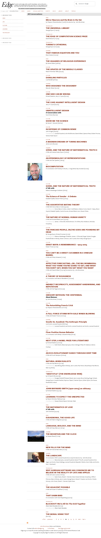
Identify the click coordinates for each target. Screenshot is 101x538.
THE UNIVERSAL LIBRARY (57, 28)
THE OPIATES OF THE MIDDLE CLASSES (64, 69)
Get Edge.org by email (64, 528)
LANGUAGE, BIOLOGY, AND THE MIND (63, 425)
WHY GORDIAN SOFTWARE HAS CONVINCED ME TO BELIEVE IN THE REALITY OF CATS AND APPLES (70, 471)
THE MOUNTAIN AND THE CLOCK (61, 434)
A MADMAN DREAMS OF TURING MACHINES (66, 141)
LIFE (47, 164)
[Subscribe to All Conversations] (27, 523)
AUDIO (28, 11)
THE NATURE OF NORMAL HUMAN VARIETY (66, 217)
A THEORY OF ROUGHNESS (58, 276)
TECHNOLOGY (49, 26)
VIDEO (22, 11)
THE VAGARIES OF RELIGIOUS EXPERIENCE (66, 61)
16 (76, 519)
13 (68, 519)
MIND (47, 17)
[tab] (12, 15)
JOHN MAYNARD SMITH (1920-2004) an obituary (68, 388)
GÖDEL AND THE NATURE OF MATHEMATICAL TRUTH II (71, 150)
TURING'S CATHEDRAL (56, 44)
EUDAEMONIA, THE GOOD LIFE (60, 417)
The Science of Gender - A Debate (61, 196)
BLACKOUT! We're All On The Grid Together (65, 503)
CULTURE (48, 67)
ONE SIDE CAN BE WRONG (58, 94)
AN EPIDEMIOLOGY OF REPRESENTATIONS (65, 158)
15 (73, 519)
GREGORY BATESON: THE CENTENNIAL (64, 295)
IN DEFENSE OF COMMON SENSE (61, 129)
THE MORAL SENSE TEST (57, 514)
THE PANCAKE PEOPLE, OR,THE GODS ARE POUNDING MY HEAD (73, 230)
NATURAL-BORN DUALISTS (58, 361)
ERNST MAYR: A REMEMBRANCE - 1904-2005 (66, 244)
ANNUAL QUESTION (38, 11)
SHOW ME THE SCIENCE (57, 120)
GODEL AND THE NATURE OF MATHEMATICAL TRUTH (70, 186)
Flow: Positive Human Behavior (60, 332)
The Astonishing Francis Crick (59, 305)
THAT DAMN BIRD (54, 495)
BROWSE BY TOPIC (7, 15)
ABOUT (67, 11)
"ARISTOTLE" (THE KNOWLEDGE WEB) (64, 373)
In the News (51, 528)
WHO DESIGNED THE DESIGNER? (61, 85)
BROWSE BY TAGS (7, 42)
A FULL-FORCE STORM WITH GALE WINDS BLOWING (70, 313)
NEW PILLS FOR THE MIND (58, 447)
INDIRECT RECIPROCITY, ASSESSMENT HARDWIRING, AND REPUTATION (73, 285)
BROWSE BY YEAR (7, 38)
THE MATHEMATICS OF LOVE (59, 407)
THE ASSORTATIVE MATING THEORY (63, 204)
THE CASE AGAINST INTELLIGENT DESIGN (65, 102)
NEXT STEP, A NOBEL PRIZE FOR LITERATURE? (67, 340)
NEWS (54, 11)
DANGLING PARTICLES (56, 77)
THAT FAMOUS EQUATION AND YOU (62, 52)
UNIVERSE (48, 50)
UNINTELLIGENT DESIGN (57, 110)
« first (44, 519)
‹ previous (49, 519)
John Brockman (44, 526)
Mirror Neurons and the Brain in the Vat (64, 19)
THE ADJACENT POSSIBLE (58, 487)
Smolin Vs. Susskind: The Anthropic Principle (66, 321)
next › (79, 519)
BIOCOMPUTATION (54, 166)
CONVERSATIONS (14, 11)
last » (84, 519)
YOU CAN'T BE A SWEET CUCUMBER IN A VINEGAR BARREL (69, 253)
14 (71, 519)
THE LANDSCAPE (54, 455)
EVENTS (48, 11)
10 (61, 519)
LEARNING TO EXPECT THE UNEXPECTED (65, 396)
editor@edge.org (39, 528)
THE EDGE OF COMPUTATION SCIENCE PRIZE (67, 36)
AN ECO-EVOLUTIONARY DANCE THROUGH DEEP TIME (71, 353)
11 (63, 519)
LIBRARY (60, 11)
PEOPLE (74, 11)
